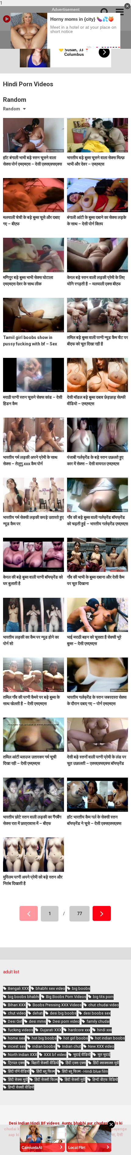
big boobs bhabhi (23, 996)
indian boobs (43, 1046)
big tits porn (103, 996)
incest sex (17, 1046)
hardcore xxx (79, 1030)
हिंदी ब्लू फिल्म (45, 1071)
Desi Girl (15, 1021)
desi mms (37, 1021)
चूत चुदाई (103, 1054)
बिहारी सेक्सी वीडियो (45, 1063)
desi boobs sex (97, 1013)
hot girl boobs (75, 1038)
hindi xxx (104, 1030)
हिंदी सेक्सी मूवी (75, 1079)
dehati (38, 1013)
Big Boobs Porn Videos (66, 996)
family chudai (98, 1021)
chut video (17, 1013)
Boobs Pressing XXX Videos (57, 1005)
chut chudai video (103, 1005)
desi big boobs (63, 1013)
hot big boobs (44, 1038)
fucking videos (20, 1030)
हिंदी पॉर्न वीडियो (19, 1071)
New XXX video (101, 1046)
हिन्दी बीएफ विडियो (105, 1079)
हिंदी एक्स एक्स (76, 1063)
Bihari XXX (17, 1005)
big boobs (81, 988)
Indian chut (71, 1046)
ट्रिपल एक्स (16, 1063)
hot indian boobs (110, 1038)
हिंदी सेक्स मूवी (18, 1079)
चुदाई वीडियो (81, 1054)
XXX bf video (55, 1054)
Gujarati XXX (51, 1030)
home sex (16, 1038)
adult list (11, 971)
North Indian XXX (22, 1054)
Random (11, 108)
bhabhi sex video (50, 988)
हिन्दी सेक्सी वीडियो (21, 1087)
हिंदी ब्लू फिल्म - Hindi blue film (85, 1071)
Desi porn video (66, 1021)
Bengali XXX (18, 988)
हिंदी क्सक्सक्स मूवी (106, 1063)
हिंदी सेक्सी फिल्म (46, 1079)
